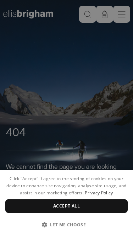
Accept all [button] (66, 206)
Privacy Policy (99, 193)
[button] (66, 224)
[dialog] (66, 203)
